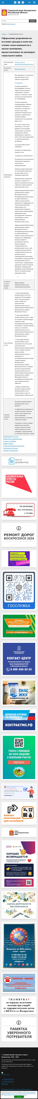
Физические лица (20, 69)
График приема (8, 443)
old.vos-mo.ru (11, 24)
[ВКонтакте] (15, 2)
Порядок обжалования (10, 450)
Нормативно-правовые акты (12, 439)
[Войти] (3, 2)
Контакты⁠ (5, 1084)
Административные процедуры (13, 446)
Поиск (32, 21)
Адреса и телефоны (9, 441)
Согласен (19, 1096)
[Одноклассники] (19, 2)
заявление (19, 83)
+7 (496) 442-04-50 (8, 1079)
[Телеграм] (22, 2)
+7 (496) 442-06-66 (8, 1081)
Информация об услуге (11, 436)
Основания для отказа (10, 448)
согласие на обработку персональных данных (12, 1094)
